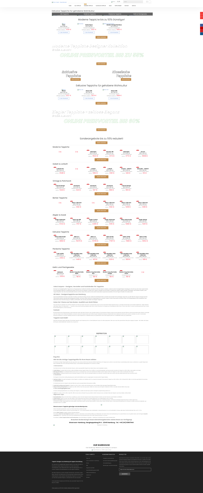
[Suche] (141, 1)
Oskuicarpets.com (56, 488)
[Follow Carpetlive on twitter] (53, 458)
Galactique (89, 25)
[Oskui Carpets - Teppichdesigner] (60, 4)
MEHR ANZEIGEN (76, 79)
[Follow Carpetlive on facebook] (56, 458)
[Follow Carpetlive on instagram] (58, 458)
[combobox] (129, 1)
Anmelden (149, 1)
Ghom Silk (89, 91)
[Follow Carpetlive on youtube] (61, 458)
